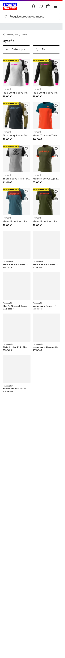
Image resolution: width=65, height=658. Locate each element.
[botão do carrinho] (48, 6)
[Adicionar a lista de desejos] (26, 62)
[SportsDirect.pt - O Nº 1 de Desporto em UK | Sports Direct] (10, 6)
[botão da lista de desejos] (40, 6)
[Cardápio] (55, 6)
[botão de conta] (33, 6)
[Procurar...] (6, 16)
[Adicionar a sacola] (26, 70)
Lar (16, 34)
